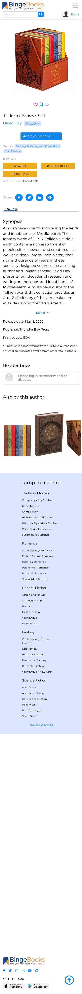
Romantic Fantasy (33, 665)
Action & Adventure (34, 594)
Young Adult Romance (35, 579)
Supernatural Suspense (35, 534)
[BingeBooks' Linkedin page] (23, 971)
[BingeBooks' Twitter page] (10, 971)
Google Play (20, 173)
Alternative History (33, 693)
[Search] (41, 14)
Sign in (75, 14)
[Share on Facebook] (19, 197)
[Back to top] (69, 980)
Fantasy (28, 632)
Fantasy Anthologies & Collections (38, 146)
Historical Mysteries (33, 523)
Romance (30, 543)
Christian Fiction (32, 600)
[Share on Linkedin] (39, 197)
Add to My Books (37, 136)
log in (33, 376)
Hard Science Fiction (34, 698)
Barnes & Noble (58, 166)
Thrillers (28, 493)
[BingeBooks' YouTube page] (30, 971)
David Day (12, 123)
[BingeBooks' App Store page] (14, 986)
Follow (32, 123)
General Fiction (34, 588)
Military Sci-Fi (30, 704)
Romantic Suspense (34, 573)
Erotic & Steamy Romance (38, 556)
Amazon (20, 166)
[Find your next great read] (23, 5)
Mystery (43, 493)
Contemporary (31, 639)
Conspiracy (28, 500)
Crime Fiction (30, 511)
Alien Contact (30, 687)
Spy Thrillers (45, 500)
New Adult (46, 671)
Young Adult (29, 617)
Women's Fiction (32, 623)
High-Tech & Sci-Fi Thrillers (38, 517)
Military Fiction (31, 612)
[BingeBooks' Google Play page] (38, 986)
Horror (26, 606)
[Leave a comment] (47, 105)
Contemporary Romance (37, 550)
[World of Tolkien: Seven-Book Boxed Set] (17, 430)
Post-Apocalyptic (32, 710)
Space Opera (29, 716)
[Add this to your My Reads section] (41, 105)
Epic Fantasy (13, 151)
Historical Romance (34, 561)
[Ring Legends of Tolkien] (49, 430)
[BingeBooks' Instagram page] (16, 971)
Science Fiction (34, 680)
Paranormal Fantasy (34, 660)
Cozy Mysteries (31, 505)
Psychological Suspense (36, 528)
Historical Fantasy (33, 654)
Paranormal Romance (35, 567)
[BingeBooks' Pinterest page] (36, 971)
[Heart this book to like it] (36, 105)
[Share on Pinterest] (50, 197)
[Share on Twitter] (29, 197)
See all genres (41, 725)
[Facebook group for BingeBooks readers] (4, 971)
